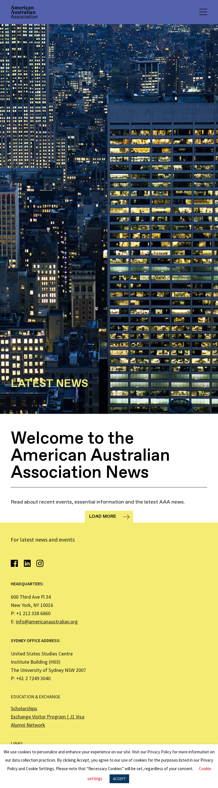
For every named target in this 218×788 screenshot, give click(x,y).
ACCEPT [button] (119, 778)
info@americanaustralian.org (47, 621)
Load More (102, 516)
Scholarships (24, 708)
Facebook (14, 563)
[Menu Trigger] (203, 12)
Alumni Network (28, 725)
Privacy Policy (159, 752)
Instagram (39, 563)
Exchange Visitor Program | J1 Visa (47, 716)
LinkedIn (27, 563)
